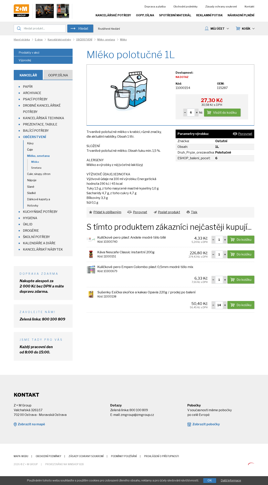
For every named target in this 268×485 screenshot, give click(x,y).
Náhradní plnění (241, 15)
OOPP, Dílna (145, 15)
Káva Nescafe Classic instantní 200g (126, 252)
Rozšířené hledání (109, 28)
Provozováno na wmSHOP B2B (64, 464)
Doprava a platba (155, 6)
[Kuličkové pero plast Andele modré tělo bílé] (91, 239)
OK (209, 480)
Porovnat (245, 134)
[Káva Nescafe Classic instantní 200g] (91, 254)
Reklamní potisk (209, 15)
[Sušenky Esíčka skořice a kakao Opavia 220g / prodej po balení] (91, 294)
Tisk (194, 212)
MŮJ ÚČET (218, 28)
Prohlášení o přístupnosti (161, 456)
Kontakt (249, 6)
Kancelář (28, 75)
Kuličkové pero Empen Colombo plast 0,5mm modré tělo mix (145, 267)
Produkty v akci (29, 52)
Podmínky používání (124, 456)
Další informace (231, 480)
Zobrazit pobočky (206, 424)
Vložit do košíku (225, 112)
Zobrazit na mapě (31, 424)
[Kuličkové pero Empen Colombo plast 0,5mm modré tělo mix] (91, 269)
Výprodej (25, 60)
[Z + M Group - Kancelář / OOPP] (21, 16)
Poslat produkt (169, 212)
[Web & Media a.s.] (251, 464)
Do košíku (244, 240)
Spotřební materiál (175, 15)
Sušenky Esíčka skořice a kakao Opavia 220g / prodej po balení (146, 292)
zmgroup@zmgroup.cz (137, 415)
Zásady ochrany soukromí (221, 6)
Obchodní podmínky (185, 6)
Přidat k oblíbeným (107, 212)
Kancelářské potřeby (113, 15)
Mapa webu (21, 456)
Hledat (83, 28)
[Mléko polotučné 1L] (129, 90)
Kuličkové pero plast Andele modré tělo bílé (131, 237)
